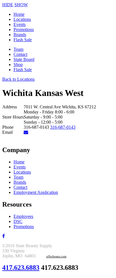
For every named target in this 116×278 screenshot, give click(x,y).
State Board (24, 59)
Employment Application (36, 192)
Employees (23, 216)
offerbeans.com (56, 256)
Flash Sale (23, 39)
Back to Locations (18, 79)
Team (18, 49)
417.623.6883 (20, 267)
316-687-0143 (62, 127)
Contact (20, 54)
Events (20, 24)
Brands (20, 34)
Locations (22, 19)
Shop (18, 64)
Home (19, 14)
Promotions (24, 29)
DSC (18, 221)
